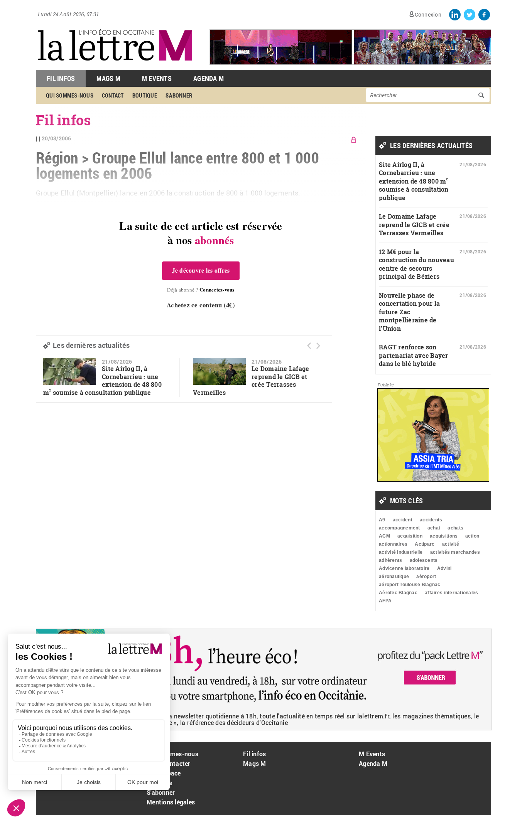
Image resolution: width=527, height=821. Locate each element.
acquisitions (444, 536)
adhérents (390, 560)
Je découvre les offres (201, 270)
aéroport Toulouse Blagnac (410, 584)
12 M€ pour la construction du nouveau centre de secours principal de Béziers (416, 264)
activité (450, 544)
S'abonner (179, 95)
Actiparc (424, 544)
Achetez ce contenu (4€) (201, 305)
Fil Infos (61, 78)
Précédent (309, 345)
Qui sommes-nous (69, 95)
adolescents (424, 560)
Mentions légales (171, 802)
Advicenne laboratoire (404, 568)
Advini (444, 568)
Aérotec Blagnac (398, 592)
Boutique (144, 95)
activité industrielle (400, 552)
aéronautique (394, 576)
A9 (382, 520)
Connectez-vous (217, 289)
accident (402, 520)
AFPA (385, 601)
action (472, 536)
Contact (113, 95)
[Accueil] (115, 66)
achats (455, 528)
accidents (431, 520)
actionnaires (393, 544)
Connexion (428, 14)
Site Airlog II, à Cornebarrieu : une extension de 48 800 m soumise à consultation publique (102, 380)
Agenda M (208, 78)
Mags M (108, 78)
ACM (384, 536)
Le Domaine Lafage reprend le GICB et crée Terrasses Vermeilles (414, 224)
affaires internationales (451, 592)
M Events (157, 78)
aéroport (426, 576)
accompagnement (399, 528)
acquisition (409, 536)
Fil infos (254, 754)
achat (433, 528)
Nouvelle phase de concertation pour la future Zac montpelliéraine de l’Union (409, 311)
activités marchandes (455, 552)
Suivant (318, 345)
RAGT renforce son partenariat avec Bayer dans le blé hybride (413, 355)
